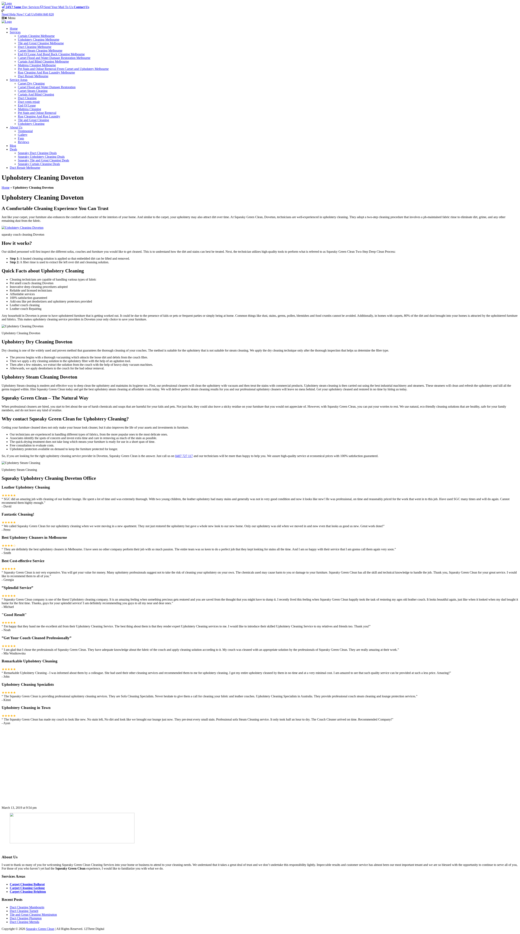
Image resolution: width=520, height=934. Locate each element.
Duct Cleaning (27, 98)
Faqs (21, 138)
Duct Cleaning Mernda (24, 922)
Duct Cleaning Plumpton (26, 918)
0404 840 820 (28, 14)
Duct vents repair (29, 101)
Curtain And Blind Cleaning (36, 94)
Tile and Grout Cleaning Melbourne (41, 43)
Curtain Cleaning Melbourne (36, 36)
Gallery (22, 134)
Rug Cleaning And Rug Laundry (39, 116)
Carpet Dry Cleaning (31, 83)
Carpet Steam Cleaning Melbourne (40, 50)
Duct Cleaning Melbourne (34, 47)
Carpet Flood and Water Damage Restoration (47, 87)
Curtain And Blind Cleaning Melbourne (43, 61)
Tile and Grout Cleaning (33, 120)
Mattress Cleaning (29, 109)
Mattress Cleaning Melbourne (37, 65)
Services (15, 32)
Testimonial (25, 131)
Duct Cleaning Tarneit (24, 911)
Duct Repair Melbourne (33, 76)
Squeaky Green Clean (40, 929)
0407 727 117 (184, 456)
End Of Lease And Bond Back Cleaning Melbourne (51, 54)
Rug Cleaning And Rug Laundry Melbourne (46, 72)
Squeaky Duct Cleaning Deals (37, 153)
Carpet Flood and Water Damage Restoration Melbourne (54, 58)
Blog (13, 145)
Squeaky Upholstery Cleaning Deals (41, 156)
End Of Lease (27, 105)
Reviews (23, 142)
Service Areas (18, 80)
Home (14, 28)
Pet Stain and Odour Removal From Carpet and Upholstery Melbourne (63, 69)
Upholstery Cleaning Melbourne (38, 39)
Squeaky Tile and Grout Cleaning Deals (43, 160)
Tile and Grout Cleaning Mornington (33, 914)
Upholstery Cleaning (31, 123)
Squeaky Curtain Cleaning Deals (39, 164)
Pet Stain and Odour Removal (37, 112)
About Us (16, 127)
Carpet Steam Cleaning (33, 91)
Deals (13, 149)
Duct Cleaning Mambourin (27, 907)
